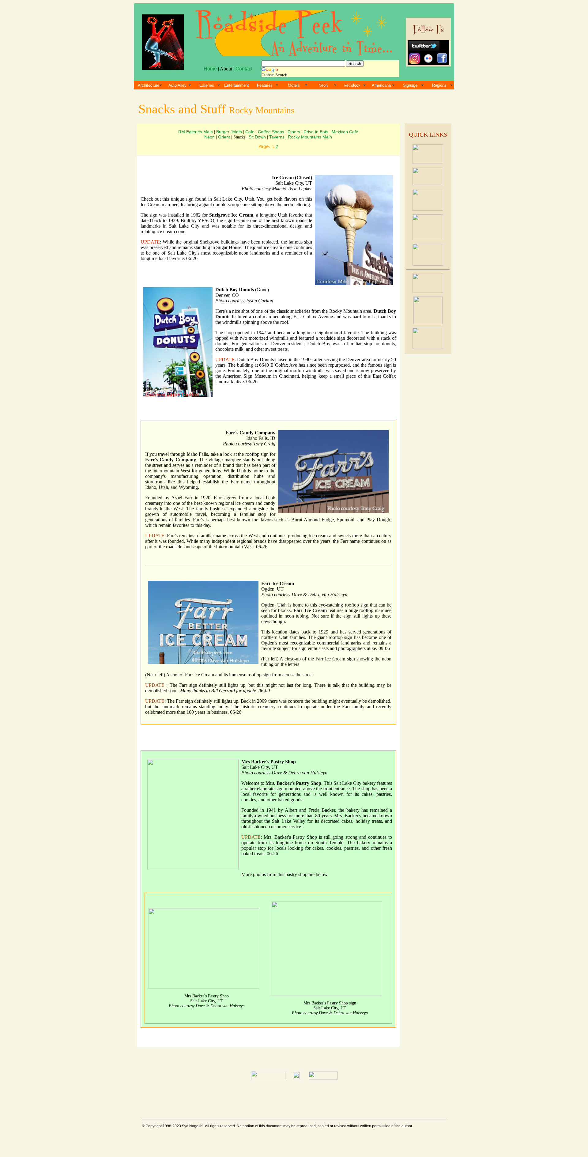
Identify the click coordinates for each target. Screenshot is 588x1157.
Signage (410, 85)
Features (265, 85)
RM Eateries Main (195, 131)
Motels (294, 85)
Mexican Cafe (345, 131)
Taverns (277, 136)
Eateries (206, 85)
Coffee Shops (271, 131)
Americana (381, 85)
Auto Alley (177, 85)
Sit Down (257, 136)
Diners (294, 131)
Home (210, 68)
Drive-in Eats (315, 131)
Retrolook (352, 85)
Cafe (249, 131)
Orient (224, 136)
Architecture (148, 85)
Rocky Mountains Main (310, 136)
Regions (439, 85)
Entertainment (236, 85)
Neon (323, 85)
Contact (244, 68)
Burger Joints (229, 131)
